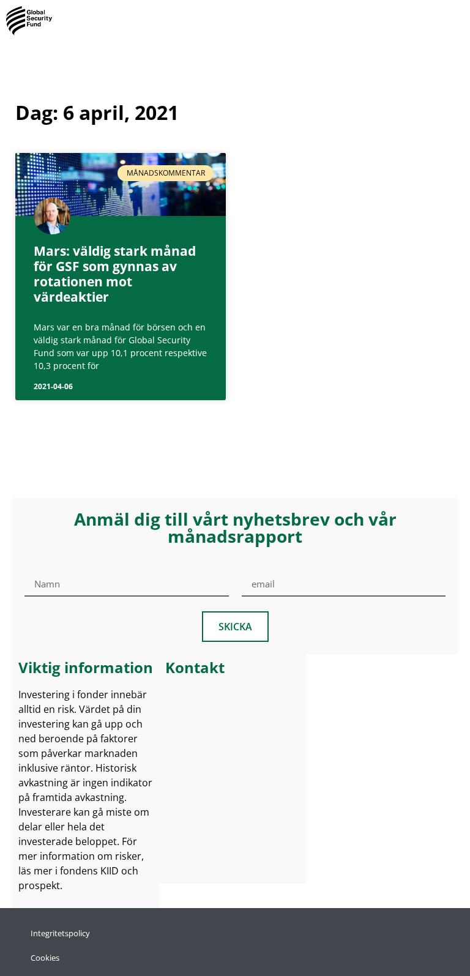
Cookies (45, 957)
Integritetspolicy (60, 933)
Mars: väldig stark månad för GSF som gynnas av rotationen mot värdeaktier (115, 274)
